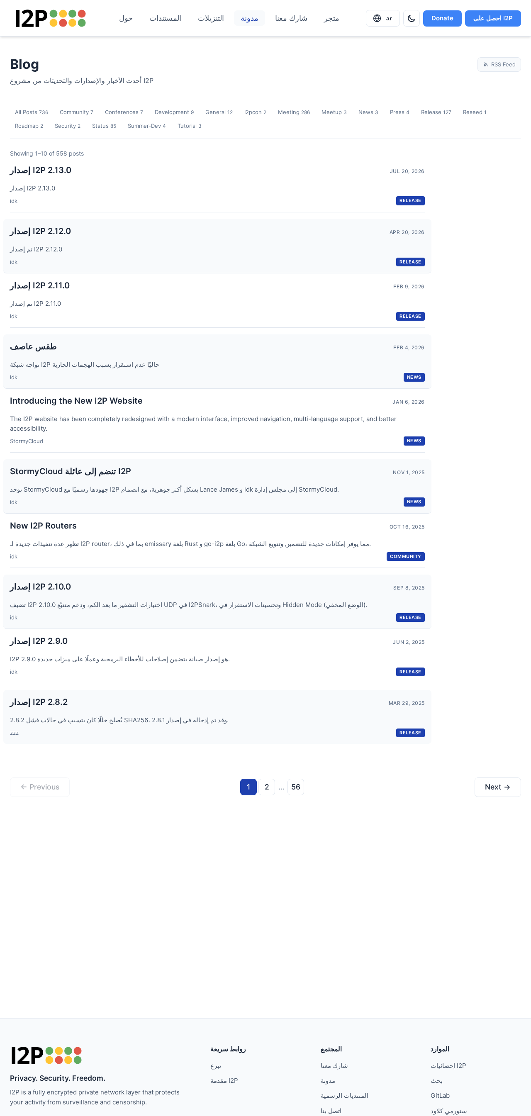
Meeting (294, 112)
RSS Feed (503, 64)
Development (174, 112)
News (368, 112)
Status (104, 125)
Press (399, 112)
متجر (331, 18)
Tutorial (190, 125)
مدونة (249, 18)
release (410, 200)
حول (126, 18)
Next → (498, 786)
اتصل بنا (331, 1111)
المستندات (165, 18)
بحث (437, 1080)
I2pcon (255, 112)
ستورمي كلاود (449, 1111)
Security (67, 125)
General (219, 112)
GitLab (440, 1095)
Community (76, 112)
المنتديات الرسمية (344, 1095)
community (405, 556)
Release (436, 112)
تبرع (215, 1066)
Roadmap (29, 125)
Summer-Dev (147, 125)
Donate (442, 18)
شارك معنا (291, 18)
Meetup (334, 112)
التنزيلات (211, 18)
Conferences (124, 112)
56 (295, 786)
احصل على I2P (493, 18)
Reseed (475, 112)
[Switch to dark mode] (411, 18)
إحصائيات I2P (448, 1066)
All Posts (31, 112)
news (414, 377)
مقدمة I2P (224, 1080)
